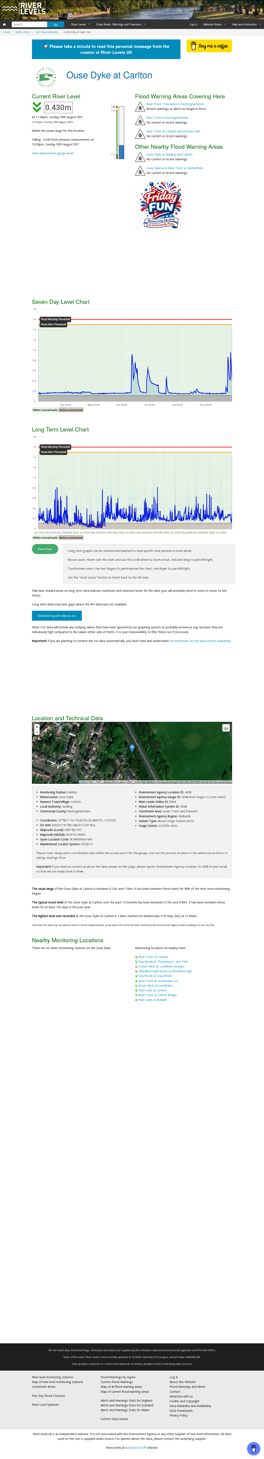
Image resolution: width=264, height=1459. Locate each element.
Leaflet (83, 782)
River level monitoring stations (52, 1377)
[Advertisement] (132, 264)
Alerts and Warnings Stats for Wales (125, 1410)
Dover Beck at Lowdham (155, 985)
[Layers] (226, 728)
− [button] (37, 732)
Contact (175, 1392)
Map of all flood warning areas (121, 1387)
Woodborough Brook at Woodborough (165, 971)
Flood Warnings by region (118, 1377)
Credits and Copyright (184, 1401)
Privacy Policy (179, 1415)
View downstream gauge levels (53, 153)
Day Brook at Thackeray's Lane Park (163, 962)
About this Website (183, 1382)
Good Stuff (138, 1447)
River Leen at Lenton (152, 990)
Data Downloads (181, 1411)
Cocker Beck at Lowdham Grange (161, 966)
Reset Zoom (45, 549)
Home (6, 32)
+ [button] (37, 727)
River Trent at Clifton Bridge (157, 995)
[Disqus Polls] (132, 1066)
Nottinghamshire (47, 32)
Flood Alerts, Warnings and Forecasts (118, 24)
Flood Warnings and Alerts (187, 1387)
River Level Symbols (45, 1405)
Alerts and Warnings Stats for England (126, 1400)
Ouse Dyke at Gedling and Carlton (169, 154)
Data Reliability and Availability (190, 1406)
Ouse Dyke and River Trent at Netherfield (174, 168)
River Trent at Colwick (153, 957)
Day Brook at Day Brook (155, 976)
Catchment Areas (43, 1387)
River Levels (78, 24)
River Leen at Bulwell (152, 1000)
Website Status (212, 24)
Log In (193, 24)
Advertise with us (181, 1396)
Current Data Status (114, 1419)
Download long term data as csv (57, 616)
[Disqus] (132, 1174)
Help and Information (244, 24)
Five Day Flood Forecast (48, 1396)
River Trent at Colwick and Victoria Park (173, 131)
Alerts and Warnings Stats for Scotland (127, 1405)
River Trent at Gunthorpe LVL (158, 981)
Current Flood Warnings (117, 1382)
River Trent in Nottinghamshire (167, 118)
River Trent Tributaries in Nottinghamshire (175, 104)
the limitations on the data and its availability (200, 641)
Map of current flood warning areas (125, 1392)
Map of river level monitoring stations (57, 1382)
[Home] (4, 24)
